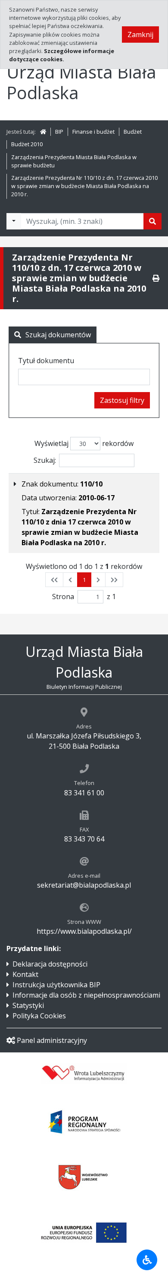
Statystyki (28, 1005)
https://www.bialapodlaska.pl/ (84, 931)
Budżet (133, 131)
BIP (59, 131)
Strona (63, 596)
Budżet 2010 (27, 144)
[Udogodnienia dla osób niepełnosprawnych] (147, 1260)
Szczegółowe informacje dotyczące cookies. (61, 55)
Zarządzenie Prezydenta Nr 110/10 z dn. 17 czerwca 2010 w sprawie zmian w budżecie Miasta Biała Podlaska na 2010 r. (84, 186)
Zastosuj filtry (122, 400)
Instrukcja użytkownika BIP (56, 984)
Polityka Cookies (39, 1015)
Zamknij (140, 34)
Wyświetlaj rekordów (84, 443)
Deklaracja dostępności (49, 964)
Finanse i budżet (93, 131)
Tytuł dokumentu (46, 360)
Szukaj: (45, 460)
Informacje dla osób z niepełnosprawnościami (86, 995)
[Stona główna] (43, 131)
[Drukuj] (155, 278)
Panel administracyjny (52, 1040)
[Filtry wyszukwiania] (13, 221)
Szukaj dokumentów (58, 334)
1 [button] (84, 580)
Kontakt (25, 974)
